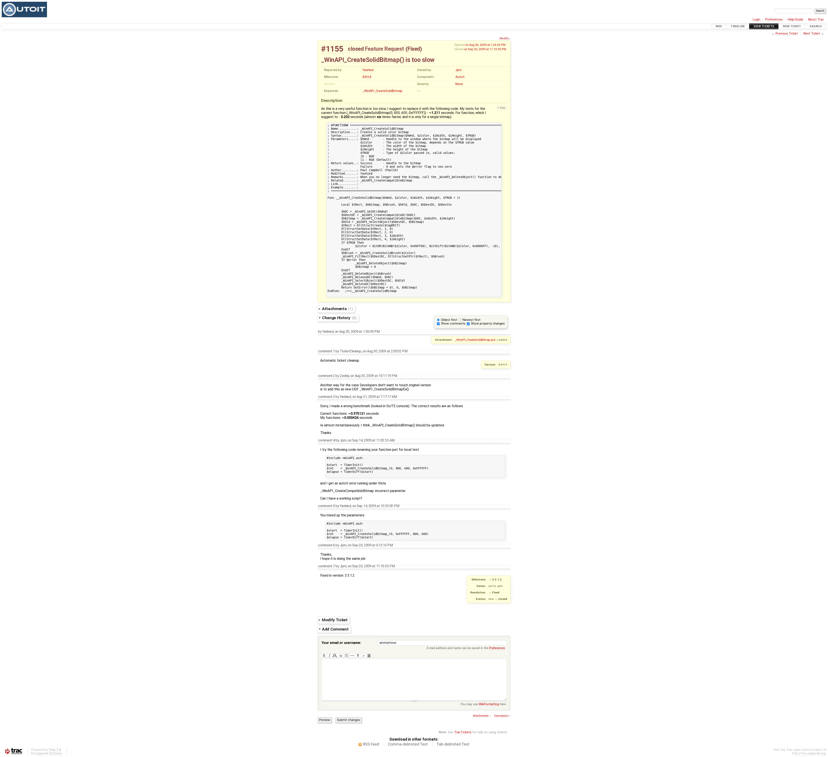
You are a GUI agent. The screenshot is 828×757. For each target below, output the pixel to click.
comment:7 (326, 566)
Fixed (413, 49)
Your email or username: (341, 643)
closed (356, 49)
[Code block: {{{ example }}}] (346, 656)
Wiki (719, 26)
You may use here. (483, 704)
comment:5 (326, 506)
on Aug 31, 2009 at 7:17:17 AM (374, 397)
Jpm (458, 70)
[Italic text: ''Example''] (329, 656)
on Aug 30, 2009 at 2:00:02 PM (385, 351)
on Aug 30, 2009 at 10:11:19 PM (373, 376)
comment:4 (326, 440)
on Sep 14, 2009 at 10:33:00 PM (375, 506)
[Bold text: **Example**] (324, 656)
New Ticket (792, 26)
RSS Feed (371, 744)
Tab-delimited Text (452, 744)
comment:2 (326, 376)
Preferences (774, 19)
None (459, 84)
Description (501, 715)
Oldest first (449, 320)
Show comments (453, 323)
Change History (339, 317)
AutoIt (459, 77)
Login (756, 19)
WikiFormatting (489, 704)
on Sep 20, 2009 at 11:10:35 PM (485, 49)
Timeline (738, 26)
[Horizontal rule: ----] (352, 656)
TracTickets (462, 732)
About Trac (816, 19)
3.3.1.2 (366, 77)
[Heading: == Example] (335, 656)
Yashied (367, 70)
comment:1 (326, 351)
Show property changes (488, 323)
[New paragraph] (358, 656)
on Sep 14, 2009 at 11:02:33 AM (371, 440)
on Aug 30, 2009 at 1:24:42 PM (485, 44)
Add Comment (335, 629)
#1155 (332, 49)
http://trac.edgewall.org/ (809, 753)
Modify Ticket (335, 619)
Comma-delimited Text (408, 744)
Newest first (471, 320)
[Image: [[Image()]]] (369, 656)
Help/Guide (795, 19)
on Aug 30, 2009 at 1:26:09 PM (357, 332)
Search (816, 26)
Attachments (337, 308)
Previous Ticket (787, 33)
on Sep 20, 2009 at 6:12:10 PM (370, 545)
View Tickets (764, 26)
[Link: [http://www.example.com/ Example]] (341, 656)
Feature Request (384, 49)
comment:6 (326, 545)
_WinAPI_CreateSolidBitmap (382, 91)
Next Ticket (811, 33)
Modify (504, 38)
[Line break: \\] (363, 656)
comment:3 (326, 397)
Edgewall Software (49, 753)
